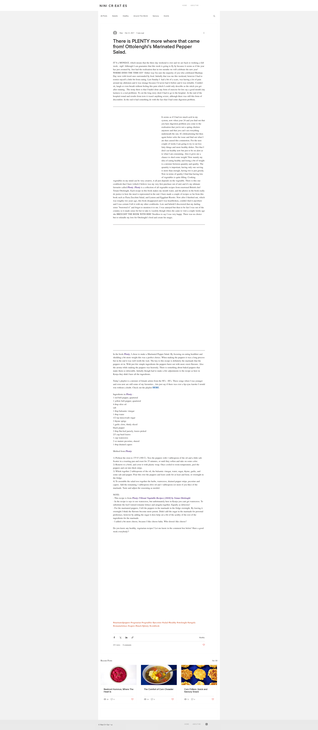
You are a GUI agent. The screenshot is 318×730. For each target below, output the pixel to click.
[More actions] (204, 32)
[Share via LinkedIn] (126, 637)
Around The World (141, 16)
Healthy (126, 16)
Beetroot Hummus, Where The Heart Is (118, 690)
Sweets (115, 16)
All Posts (104, 16)
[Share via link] (132, 637)
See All (214, 660)
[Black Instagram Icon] (206, 724)
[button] (214, 16)
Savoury (156, 16)
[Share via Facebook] (114, 637)
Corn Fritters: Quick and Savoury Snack (195, 690)
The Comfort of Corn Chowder (158, 689)
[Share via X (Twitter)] (120, 637)
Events (166, 16)
